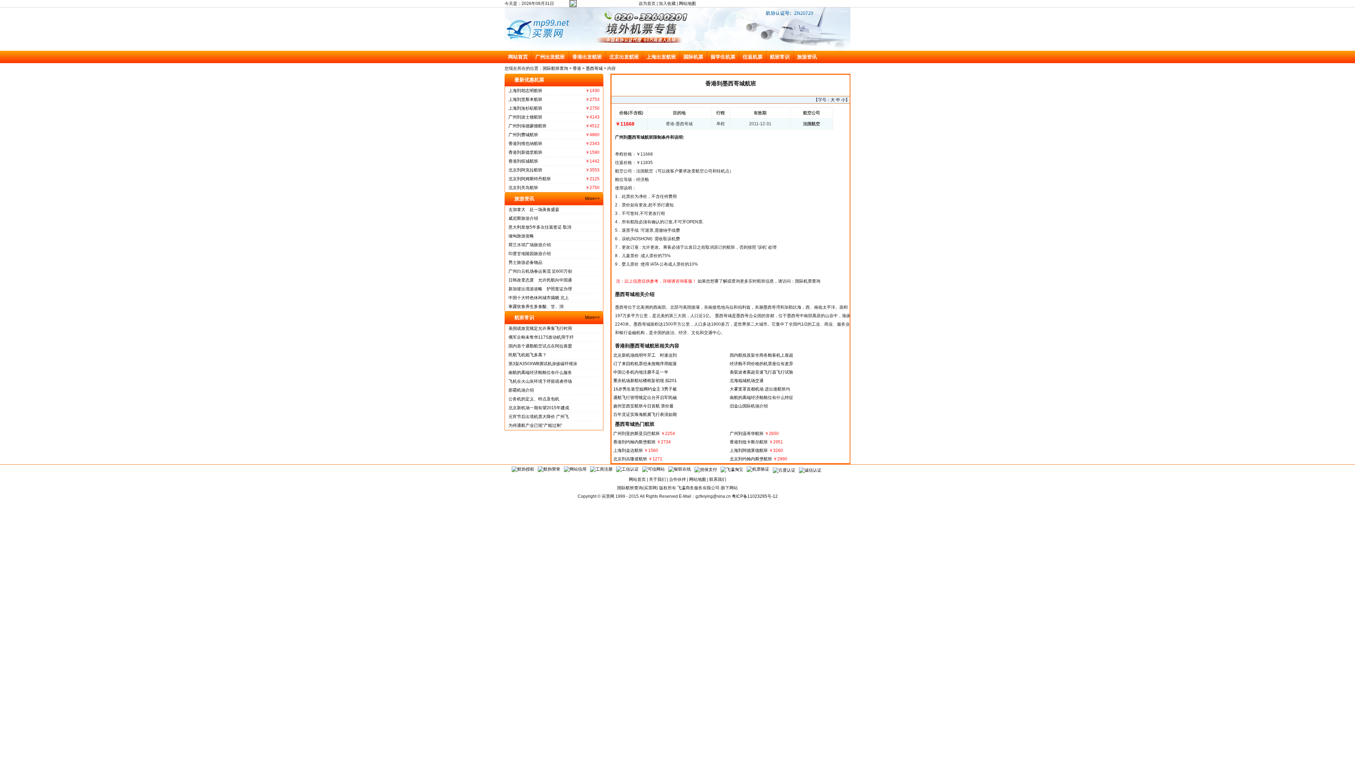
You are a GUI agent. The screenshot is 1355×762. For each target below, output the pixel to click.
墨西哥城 (594, 68)
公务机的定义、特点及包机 (533, 399)
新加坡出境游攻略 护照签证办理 (540, 288)
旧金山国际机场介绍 (749, 406)
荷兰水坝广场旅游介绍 (529, 244)
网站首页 (518, 57)
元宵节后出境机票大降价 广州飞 (538, 416)
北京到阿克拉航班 (525, 170)
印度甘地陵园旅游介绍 (529, 253)
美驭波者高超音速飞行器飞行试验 (761, 372)
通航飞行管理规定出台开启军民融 (645, 397)
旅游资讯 (807, 57)
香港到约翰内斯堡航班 (634, 442)
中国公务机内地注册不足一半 (640, 372)
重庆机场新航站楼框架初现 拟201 (645, 380)
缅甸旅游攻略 (521, 236)
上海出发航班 (661, 57)
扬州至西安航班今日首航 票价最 (643, 406)
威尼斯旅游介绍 (523, 218)
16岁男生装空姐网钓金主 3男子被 (645, 389)
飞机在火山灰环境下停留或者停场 (540, 381)
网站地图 (687, 3)
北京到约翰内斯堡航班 (751, 458)
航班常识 (780, 57)
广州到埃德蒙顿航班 (527, 125)
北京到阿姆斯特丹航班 (529, 178)
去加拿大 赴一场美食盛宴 (533, 209)
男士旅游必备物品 (525, 262)
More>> (592, 198)
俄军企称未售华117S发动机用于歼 (541, 337)
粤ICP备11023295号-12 (755, 496)
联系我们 (717, 479)
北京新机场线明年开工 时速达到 (645, 355)
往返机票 (753, 57)
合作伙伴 (677, 479)
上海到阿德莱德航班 (749, 450)
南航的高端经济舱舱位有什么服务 (540, 372)
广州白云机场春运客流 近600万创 (540, 271)
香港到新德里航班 (525, 152)
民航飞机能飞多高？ (527, 354)
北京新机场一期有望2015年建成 (538, 407)
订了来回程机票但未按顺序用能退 (645, 363)
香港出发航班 (587, 57)
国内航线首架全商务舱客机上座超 (761, 355)
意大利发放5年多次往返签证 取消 (539, 227)
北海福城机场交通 (747, 380)
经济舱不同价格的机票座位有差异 (761, 363)
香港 (577, 68)
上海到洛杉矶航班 (525, 108)
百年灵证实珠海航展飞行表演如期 (645, 414)
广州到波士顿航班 (525, 117)
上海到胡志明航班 (525, 90)
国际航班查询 (555, 68)
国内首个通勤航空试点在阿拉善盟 (540, 346)
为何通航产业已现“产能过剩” (535, 425)
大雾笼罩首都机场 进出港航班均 (760, 389)
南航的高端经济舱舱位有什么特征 (761, 397)
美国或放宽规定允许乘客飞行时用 (540, 328)
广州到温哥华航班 (747, 433)
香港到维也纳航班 (525, 143)
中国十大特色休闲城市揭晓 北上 (538, 297)
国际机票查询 (807, 281)
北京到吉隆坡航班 (630, 458)
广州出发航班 (550, 57)
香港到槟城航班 (523, 161)
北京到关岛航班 (523, 187)
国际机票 (693, 57)
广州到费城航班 (523, 134)
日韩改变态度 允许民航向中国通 (540, 280)
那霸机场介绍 (521, 390)
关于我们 (657, 479)
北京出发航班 (624, 57)
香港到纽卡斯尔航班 (749, 442)
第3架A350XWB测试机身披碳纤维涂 (542, 363)
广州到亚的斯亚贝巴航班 (636, 433)
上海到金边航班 (628, 450)
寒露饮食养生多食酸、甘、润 (536, 306)
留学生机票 (723, 57)
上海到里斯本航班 (525, 99)
